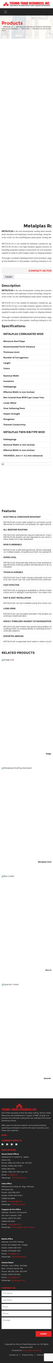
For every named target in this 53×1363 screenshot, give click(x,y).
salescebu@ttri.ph (14, 1201)
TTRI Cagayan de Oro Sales (23, 1227)
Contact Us (13, 1355)
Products (8, 27)
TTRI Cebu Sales (18, 1204)
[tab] (8, 277)
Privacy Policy (27, 1355)
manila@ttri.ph (13, 1254)
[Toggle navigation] (5, 11)
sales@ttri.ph (12, 1175)
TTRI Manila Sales (18, 1257)
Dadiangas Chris (18, 1280)
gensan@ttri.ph (13, 1277)
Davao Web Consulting (31, 1350)
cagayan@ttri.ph (14, 1224)
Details (8, 277)
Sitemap (40, 1355)
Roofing (26, 29)
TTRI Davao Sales (19, 1178)
